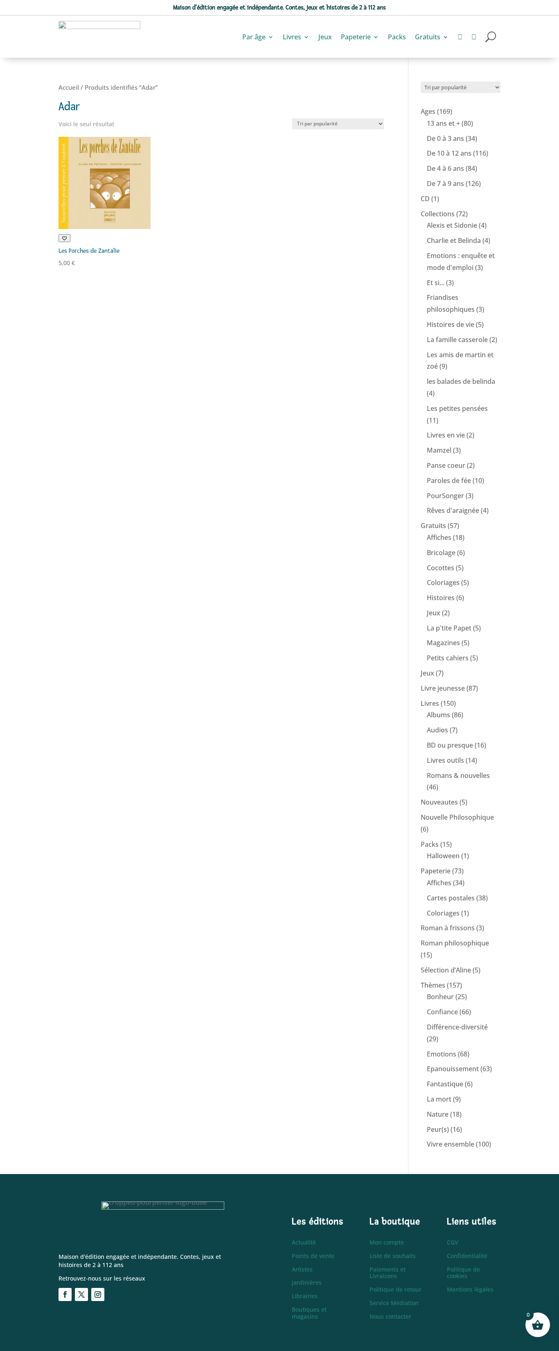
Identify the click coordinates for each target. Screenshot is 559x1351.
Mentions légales (470, 1289)
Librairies (305, 1296)
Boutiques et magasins (309, 1313)
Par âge (254, 36)
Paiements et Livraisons (388, 1273)
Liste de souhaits (393, 1256)
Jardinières (307, 1282)
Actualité (304, 1242)
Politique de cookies (463, 1273)
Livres (292, 36)
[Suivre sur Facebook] (65, 1294)
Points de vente (313, 1256)
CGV (452, 1242)
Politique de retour (396, 1289)
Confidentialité (467, 1256)
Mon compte (387, 1242)
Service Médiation (394, 1303)
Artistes (302, 1269)
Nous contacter (390, 1316)
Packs (397, 36)
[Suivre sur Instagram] (97, 1294)
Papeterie (356, 36)
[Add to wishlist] (64, 238)
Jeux (325, 36)
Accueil (69, 87)
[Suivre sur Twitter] (81, 1294)
